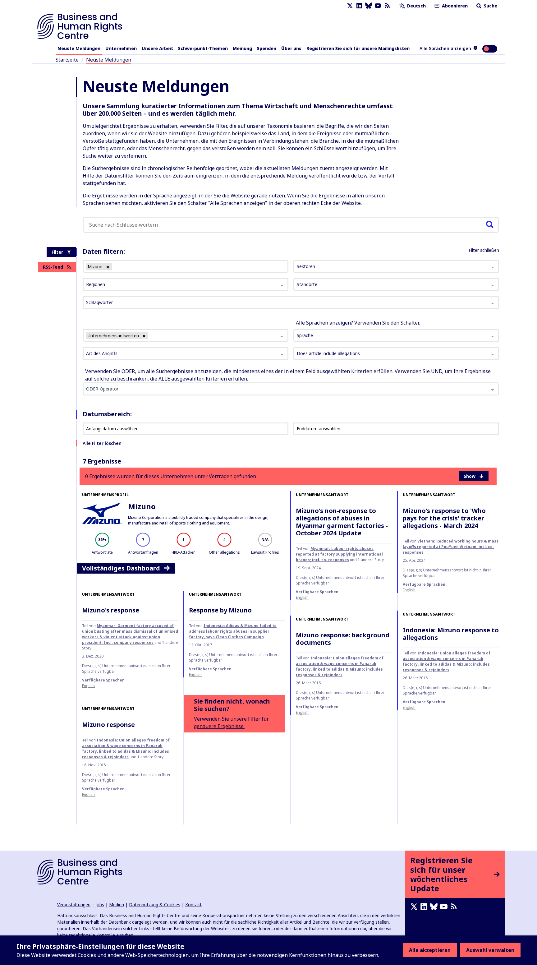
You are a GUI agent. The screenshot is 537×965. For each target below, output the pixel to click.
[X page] (350, 5)
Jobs (99, 904)
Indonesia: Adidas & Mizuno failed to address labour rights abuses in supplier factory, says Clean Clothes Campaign (233, 631)
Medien (116, 904)
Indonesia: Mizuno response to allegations (451, 634)
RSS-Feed (53, 267)
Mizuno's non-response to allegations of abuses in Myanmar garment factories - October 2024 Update (342, 521)
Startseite (67, 59)
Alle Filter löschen (102, 443)
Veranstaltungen (73, 904)
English (302, 597)
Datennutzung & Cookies (154, 904)
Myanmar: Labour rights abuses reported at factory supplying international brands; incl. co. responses (339, 554)
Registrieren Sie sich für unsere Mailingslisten (358, 48)
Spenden (266, 48)
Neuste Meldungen (78, 48)
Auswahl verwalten (490, 950)
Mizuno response (108, 724)
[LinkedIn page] (359, 5)
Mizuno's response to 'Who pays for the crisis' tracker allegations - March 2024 (444, 518)
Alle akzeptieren (430, 950)
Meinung (242, 48)
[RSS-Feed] (387, 5)
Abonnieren (454, 6)
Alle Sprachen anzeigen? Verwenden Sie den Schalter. (358, 322)
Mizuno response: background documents (342, 639)
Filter (57, 252)
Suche (490, 6)
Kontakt (193, 904)
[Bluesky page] (368, 5)
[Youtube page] (378, 5)
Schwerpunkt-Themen (203, 48)
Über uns (291, 48)
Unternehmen (121, 48)
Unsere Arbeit (157, 48)
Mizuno (142, 506)
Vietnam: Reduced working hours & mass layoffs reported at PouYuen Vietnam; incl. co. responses (450, 546)
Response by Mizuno (220, 610)
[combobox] (185, 335)
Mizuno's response (110, 610)
